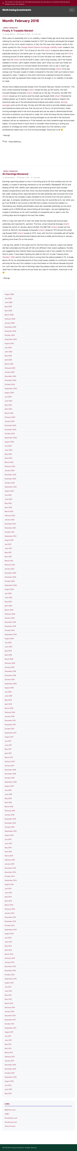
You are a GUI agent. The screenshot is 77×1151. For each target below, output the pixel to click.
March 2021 (9, 561)
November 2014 (10, 872)
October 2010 (9, 1073)
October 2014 (10, 876)
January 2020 (10, 618)
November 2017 (10, 725)
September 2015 (11, 831)
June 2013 (8, 942)
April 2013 (8, 950)
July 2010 (8, 1085)
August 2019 (9, 639)
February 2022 (10, 515)
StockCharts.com (11, 1118)
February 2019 (10, 663)
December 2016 (10, 770)
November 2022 (10, 479)
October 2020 (10, 581)
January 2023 (10, 470)
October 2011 (9, 1024)
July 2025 (8, 348)
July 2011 (8, 1036)
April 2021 (8, 557)
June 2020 (8, 597)
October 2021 (9, 532)
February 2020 (10, 614)
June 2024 (8, 401)
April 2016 (8, 802)
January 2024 (10, 421)
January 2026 (10, 323)
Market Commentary (10, 27)
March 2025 (9, 364)
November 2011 (10, 1020)
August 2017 (9, 737)
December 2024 (10, 376)
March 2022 (9, 511)
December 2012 (10, 966)
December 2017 (10, 720)
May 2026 (8, 306)
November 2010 (10, 1069)
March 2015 (9, 856)
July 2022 (8, 495)
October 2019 (9, 630)
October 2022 (10, 483)
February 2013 (10, 958)
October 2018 (9, 679)
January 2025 (10, 372)
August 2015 (9, 835)
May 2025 (8, 356)
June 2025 (8, 352)
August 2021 (9, 540)
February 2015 (10, 860)
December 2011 (10, 1016)
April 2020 (8, 606)
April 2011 (8, 1048)
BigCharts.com (10, 1110)
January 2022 (10, 520)
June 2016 (8, 794)
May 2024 (8, 405)
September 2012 (11, 979)
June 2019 (8, 647)
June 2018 (8, 696)
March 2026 (9, 315)
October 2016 (9, 778)
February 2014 (10, 909)
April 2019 (8, 655)
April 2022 (8, 507)
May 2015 (8, 848)
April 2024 (8, 409)
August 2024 (9, 393)
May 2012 (8, 995)
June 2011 (8, 1040)
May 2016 (8, 798)
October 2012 (9, 975)
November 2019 (10, 626)
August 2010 (9, 1081)
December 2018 (10, 671)
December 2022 (10, 475)
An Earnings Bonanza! (15, 173)
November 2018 (10, 675)
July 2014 (8, 888)
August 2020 (9, 589)
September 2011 (10, 1028)
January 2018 (9, 716)
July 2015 (8, 839)
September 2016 (11, 782)
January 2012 (9, 1011)
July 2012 (8, 987)
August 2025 (9, 343)
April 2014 (8, 901)
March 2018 (9, 708)
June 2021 (8, 548)
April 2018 (8, 704)
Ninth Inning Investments (16, 9)
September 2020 (11, 585)
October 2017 (9, 729)
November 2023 (10, 429)
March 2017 (9, 757)
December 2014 (10, 868)
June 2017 (8, 745)
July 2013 (8, 938)
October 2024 (10, 384)
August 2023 (9, 442)
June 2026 (8, 302)
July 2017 (8, 741)
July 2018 (8, 692)
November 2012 (10, 970)
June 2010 (8, 1089)
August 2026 (9, 294)
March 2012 (9, 1003)
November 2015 (10, 823)
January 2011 (9, 1061)
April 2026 (8, 311)
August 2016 (9, 786)
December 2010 (10, 1065)
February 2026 (10, 319)
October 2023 (10, 434)
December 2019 (10, 622)
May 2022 (8, 503)
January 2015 (9, 864)
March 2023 (9, 462)
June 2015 (8, 843)
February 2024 (10, 417)
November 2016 (10, 774)
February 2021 (10, 565)
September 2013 (11, 930)
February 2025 (10, 368)
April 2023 (8, 458)
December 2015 (10, 819)
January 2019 (9, 667)
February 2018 (10, 712)
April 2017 (8, 753)
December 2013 (10, 917)
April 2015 (8, 852)
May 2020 (8, 602)
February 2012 (10, 1007)
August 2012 (9, 983)
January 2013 (9, 962)
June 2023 (8, 450)
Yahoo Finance (10, 1126)
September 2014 (11, 880)
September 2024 (11, 388)
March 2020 (9, 610)
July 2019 (8, 643)
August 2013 (9, 934)
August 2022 (9, 491)
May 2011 (8, 1044)
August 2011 (9, 1032)
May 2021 (8, 552)
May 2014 (8, 897)
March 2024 (9, 413)
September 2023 (11, 438)
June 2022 (8, 499)
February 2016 (10, 811)
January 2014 (9, 913)
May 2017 (8, 749)
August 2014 (9, 884)
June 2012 (8, 991)
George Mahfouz (10, 34)
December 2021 (10, 524)
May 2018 (8, 700)
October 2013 (10, 925)
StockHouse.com (11, 1122)
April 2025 (8, 360)
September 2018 (11, 684)
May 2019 (8, 651)
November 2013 (10, 921)
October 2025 (10, 335)
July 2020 (8, 593)
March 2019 (9, 659)
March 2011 (9, 1052)
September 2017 (11, 733)
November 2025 (10, 331)
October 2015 (9, 827)
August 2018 (9, 688)
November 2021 (10, 528)
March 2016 (9, 807)
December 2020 (10, 573)
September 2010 (11, 1077)
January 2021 (9, 569)
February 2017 (10, 761)
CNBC (7, 1114)
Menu (71, 10)
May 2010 (8, 1093)
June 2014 (8, 893)
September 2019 (11, 634)
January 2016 (9, 815)
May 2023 (8, 454)
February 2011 (10, 1057)
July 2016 (8, 790)
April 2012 (8, 999)
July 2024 (8, 397)
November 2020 (10, 577)
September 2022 (11, 487)
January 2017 (9, 766)
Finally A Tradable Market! (17, 30)
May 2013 (8, 946)
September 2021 (11, 536)
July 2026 (8, 298)
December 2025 (10, 327)
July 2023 (8, 446)
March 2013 (9, 954)
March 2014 (9, 905)
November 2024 (10, 380)
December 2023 (10, 425)
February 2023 (10, 466)
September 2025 (11, 339)
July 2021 (8, 544)
